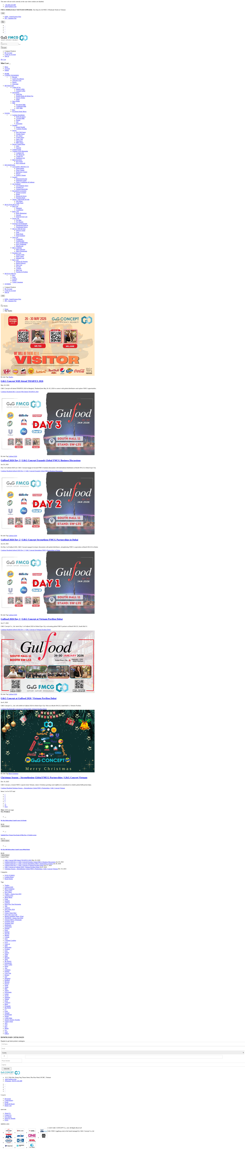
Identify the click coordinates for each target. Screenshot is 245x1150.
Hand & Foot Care (21, 217)
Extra (6, 1011)
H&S (6, 956)
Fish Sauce (19, 141)
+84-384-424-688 (10, 5)
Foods (6, 1102)
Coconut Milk (20, 118)
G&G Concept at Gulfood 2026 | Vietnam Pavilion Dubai (28, 698)
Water (18, 99)
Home (6, 309)
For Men (18, 220)
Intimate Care (20, 258)
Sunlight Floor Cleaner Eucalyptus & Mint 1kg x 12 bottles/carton (18, 835)
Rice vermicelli (20, 163)
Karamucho (8, 963)
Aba (6, 968)
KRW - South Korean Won (13, 16)
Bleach (18, 173)
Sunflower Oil (20, 158)
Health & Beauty (10, 1104)
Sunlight (7, 901)
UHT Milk (19, 108)
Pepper (18, 120)
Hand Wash (19, 234)
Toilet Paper (19, 203)
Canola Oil (19, 156)
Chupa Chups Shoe (10, 913)
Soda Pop (19, 94)
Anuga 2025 (8, 890)
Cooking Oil (20, 153)
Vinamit (7, 1013)
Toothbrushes (20, 241)
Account (7, 68)
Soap (17, 232)
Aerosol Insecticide (22, 189)
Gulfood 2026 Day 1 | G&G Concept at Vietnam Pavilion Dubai (32, 619)
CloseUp (7, 908)
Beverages (8, 1099)
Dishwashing (20, 168)
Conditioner (19, 210)
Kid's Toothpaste (21, 244)
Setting (7, 70)
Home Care (8, 1105)
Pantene (7, 971)
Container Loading (10, 940)
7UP (6, 1025)
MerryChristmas (13, 773)
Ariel (6, 1032)
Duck (6, 1001)
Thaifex (11, 377)
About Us (8, 1113)
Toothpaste (19, 239)
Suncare (18, 215)
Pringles (7, 928)
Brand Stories (9, 879)
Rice (6, 1027)
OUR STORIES (10, 875)
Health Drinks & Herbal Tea (24, 96)
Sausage (18, 148)
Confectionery (9, 1100)
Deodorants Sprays (22, 227)
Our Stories (8, 1117)
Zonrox (7, 952)
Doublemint (8, 1014)
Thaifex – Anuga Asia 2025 (13, 894)
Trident (7, 999)
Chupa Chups (9, 1021)
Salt (17, 122)
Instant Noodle (20, 127)
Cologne (18, 268)
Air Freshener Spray (22, 185)
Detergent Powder (21, 179)
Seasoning (19, 123)
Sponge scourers (21, 192)
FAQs (6, 1120)
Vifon (6, 954)
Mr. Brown (8, 961)
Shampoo (19, 208)
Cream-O (7, 1002)
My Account (8, 53)
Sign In (7, 56)
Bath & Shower (21, 263)
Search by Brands (10, 1118)
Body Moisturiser (21, 213)
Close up (7, 944)
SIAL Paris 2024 (10, 909)
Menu (6, 67)
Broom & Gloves (21, 196)
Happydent (8, 947)
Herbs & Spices (21, 117)
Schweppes (8, 992)
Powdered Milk (20, 104)
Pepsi (6, 930)
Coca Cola (8, 973)
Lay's (6, 942)
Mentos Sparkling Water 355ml (14, 916)
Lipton (7, 994)
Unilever (7, 902)
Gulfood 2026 (13, 456)
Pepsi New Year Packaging (13, 904)
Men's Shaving (20, 249)
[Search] (19, 44)
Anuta (6, 987)
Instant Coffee (20, 89)
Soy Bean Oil (20, 154)
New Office (8, 892)
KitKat (7, 1033)
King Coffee (8, 964)
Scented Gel (19, 187)
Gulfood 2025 (9, 895)
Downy (7, 983)
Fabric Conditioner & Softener (25, 182)
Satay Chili (19, 139)
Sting (6, 959)
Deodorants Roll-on (22, 225)
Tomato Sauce (20, 134)
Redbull (7, 932)
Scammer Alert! (9, 921)
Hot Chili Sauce (21, 132)
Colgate (7, 937)
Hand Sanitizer (20, 235)
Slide (6, 945)
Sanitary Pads (20, 254)
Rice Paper (19, 161)
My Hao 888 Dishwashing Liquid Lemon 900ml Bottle (15, 849)
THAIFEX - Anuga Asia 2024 (14, 918)
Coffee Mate (8, 1018)
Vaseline (7, 911)
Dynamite (8, 1006)
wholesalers (8, 927)
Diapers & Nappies (22, 261)
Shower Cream (20, 230)
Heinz (6, 966)
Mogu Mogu (8, 897)
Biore (6, 1004)
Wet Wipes (19, 201)
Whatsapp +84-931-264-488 (13, 1081)
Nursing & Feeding (22, 272)
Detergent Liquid (21, 180)
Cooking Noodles (21, 129)
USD (3, 13)
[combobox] (9, 44)
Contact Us (8, 1115)
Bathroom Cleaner (21, 172)
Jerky (17, 146)
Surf (6, 977)
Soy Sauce (19, 135)
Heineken (7, 978)
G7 (6, 1009)
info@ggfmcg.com (10, 6)
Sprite (6, 985)
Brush (18, 194)
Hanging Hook (20, 198)
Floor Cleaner (20, 170)
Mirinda (7, 958)
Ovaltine (7, 949)
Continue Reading (19, 391)
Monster (7, 982)
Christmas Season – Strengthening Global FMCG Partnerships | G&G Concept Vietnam (44, 777)
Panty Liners (20, 256)
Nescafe (7, 933)
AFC (6, 1023)
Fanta (6, 899)
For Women (19, 222)
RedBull (7, 980)
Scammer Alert (9, 923)
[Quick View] (5, 817)
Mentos (7, 935)
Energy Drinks (20, 98)
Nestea (7, 1016)
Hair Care (19, 270)
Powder (18, 267)
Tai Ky (7, 995)
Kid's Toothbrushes (22, 242)
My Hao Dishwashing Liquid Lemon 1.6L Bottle (14, 820)
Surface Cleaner (21, 175)
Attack (7, 990)
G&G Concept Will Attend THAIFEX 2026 (22, 381)
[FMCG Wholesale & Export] (14, 40)
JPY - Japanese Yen (10, 18)
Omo (6, 951)
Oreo (6, 939)
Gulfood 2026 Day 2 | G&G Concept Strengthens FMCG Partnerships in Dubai (39, 539)
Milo (6, 989)
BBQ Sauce (19, 142)
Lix (6, 1030)
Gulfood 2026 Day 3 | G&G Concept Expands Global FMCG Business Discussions (41, 460)
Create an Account (10, 54)
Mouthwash (19, 246)
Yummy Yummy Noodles (12, 1020)
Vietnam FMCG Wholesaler (13, 920)
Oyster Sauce (20, 137)
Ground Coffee (20, 91)
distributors (8, 925)
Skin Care (19, 265)
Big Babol (8, 1008)
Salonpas (7, 997)
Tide (6, 906)
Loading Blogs (9, 877)
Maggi (7, 1028)
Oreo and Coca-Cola (11, 914)
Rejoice (7, 975)
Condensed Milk (21, 106)
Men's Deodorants (21, 251)
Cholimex (8, 970)
